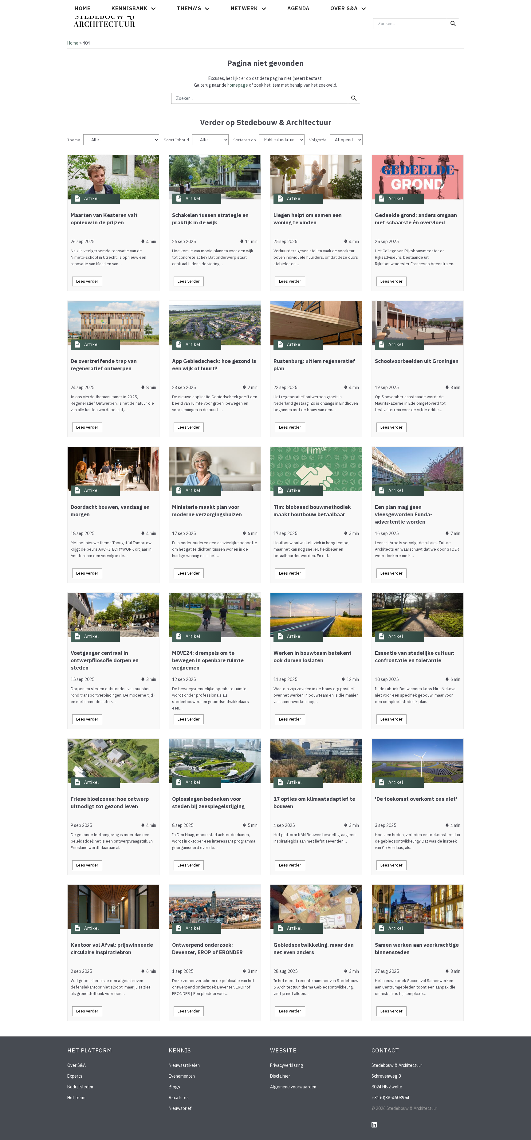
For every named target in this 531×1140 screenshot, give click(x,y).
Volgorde (318, 140)
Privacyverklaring (286, 1065)
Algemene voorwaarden (293, 1087)
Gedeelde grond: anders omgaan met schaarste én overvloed (416, 219)
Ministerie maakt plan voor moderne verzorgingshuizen (207, 511)
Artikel (91, 198)
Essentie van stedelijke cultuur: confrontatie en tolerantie (414, 657)
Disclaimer (280, 1076)
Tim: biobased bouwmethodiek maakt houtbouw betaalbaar (312, 511)
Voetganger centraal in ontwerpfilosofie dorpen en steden (105, 660)
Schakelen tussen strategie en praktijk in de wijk (210, 219)
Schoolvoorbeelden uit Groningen (416, 361)
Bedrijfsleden (80, 1087)
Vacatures (179, 1097)
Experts (74, 1076)
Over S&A (76, 1065)
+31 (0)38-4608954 (390, 1097)
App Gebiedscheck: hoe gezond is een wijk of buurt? (214, 365)
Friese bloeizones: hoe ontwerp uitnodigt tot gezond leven (110, 803)
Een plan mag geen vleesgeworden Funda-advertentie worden (403, 514)
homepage (237, 85)
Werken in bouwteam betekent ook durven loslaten (312, 657)
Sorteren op (244, 140)
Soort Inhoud (176, 140)
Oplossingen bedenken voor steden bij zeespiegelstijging (208, 803)
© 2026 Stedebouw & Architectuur (404, 1108)
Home (83, 8)
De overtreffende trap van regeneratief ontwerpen (104, 365)
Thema (73, 140)
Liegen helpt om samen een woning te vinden (307, 219)
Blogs (174, 1087)
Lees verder (87, 281)
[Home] (104, 16)
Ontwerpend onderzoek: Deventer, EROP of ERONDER (207, 948)
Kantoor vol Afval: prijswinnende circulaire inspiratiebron (112, 948)
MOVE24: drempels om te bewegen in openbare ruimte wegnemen (208, 660)
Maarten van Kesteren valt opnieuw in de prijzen (104, 219)
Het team (76, 1097)
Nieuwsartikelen (184, 1065)
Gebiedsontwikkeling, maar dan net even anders (313, 948)
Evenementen (182, 1076)
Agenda (298, 8)
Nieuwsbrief (180, 1108)
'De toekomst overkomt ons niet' (416, 799)
